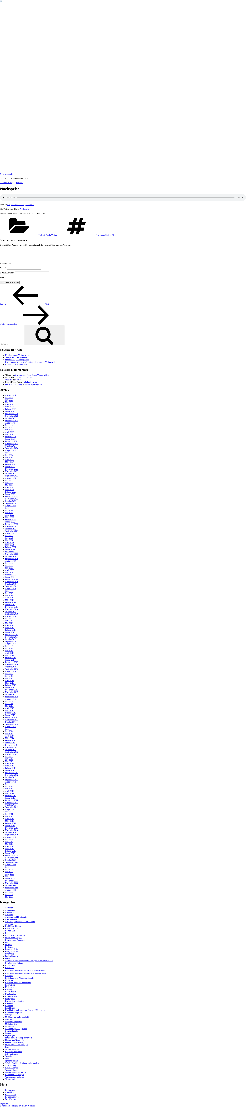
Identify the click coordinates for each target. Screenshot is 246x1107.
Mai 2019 (9, 595)
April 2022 (9, 515)
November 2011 (11, 802)
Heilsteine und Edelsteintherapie (18, 982)
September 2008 (11, 888)
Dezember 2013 (11, 745)
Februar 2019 (10, 602)
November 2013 (11, 747)
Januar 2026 (10, 411)
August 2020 (10, 561)
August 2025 (10, 423)
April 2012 (9, 791)
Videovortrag (10, 1065)
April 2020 (9, 570)
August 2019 (10, 588)
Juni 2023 (9, 483)
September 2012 (11, 779)
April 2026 (9, 404)
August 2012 (10, 782)
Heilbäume (9, 967)
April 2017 (9, 653)
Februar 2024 (10, 464)
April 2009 (9, 874)
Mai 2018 (9, 623)
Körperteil (9, 1003)
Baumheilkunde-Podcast (15, 935)
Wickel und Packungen (14, 1075)
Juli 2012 (9, 784)
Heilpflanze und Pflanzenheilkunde (19, 978)
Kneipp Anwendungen (14, 1001)
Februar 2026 (10, 409)
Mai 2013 (9, 761)
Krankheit (9, 1005)
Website (3, 277)
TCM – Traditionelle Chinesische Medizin (22, 1063)
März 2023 (9, 489)
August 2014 (10, 727)
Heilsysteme (10, 985)
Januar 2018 (10, 632)
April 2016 (9, 680)
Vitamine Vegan (11, 1068)
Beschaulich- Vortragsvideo (16, 364)
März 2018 (9, 628)
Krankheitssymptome (13, 1012)
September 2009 (11, 862)
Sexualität (9, 1056)
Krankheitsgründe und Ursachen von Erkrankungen (26, 1010)
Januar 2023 (10, 494)
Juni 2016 (9, 676)
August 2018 (10, 616)
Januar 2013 (10, 770)
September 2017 (11, 641)
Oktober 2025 (10, 418)
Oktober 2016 (10, 667)
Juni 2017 (9, 648)
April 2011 (9, 819)
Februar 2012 (10, 796)
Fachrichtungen (11, 956)
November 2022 (11, 499)
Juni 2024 (9, 455)
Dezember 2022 (11, 496)
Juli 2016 (9, 674)
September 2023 (11, 476)
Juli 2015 (9, 701)
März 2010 (9, 848)
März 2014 (9, 738)
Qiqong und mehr (12, 1049)
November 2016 (11, 664)
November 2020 (11, 554)
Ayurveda (9, 924)
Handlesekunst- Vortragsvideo (17, 355)
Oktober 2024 (10, 446)
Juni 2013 (9, 759)
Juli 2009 (9, 867)
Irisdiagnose (10, 999)
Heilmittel (9, 976)
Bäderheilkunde (11, 928)
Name (3, 268)
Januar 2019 (10, 605)
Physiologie (10, 1035)
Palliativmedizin (25, 377)
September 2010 (11, 835)
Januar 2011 (10, 825)
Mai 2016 (9, 678)
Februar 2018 (10, 630)
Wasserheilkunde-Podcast (15, 1072)
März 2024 (9, 462)
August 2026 (10, 395)
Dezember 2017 (11, 634)
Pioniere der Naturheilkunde (16, 1040)
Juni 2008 (9, 895)
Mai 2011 (9, 816)
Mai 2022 (9, 513)
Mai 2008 (9, 897)
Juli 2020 (9, 563)
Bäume (8, 933)
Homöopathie (10, 994)
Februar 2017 (10, 657)
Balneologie (10, 931)
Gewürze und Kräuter (14, 963)
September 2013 (11, 752)
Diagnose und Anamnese (15, 940)
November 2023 (11, 471)
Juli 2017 (9, 646)
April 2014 (9, 736)
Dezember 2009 (11, 855)
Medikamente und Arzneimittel (17, 1017)
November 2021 (11, 526)
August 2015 (10, 699)
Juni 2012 (9, 786)
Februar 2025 (10, 437)
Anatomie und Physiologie (16, 917)
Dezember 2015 (11, 690)
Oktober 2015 (10, 694)
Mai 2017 (9, 651)
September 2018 (11, 614)
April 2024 (9, 460)
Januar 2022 (10, 522)
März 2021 (9, 545)
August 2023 (10, 478)
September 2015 (11, 697)
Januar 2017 (10, 660)
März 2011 (9, 821)
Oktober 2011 (10, 805)
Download (29, 205)
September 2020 (11, 559)
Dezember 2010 (11, 828)
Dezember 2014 (11, 717)
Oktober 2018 (10, 611)
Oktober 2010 (10, 832)
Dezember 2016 (11, 662)
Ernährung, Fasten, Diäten (106, 235)
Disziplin (8, 944)
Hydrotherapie (11, 996)
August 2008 (10, 890)
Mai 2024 (9, 457)
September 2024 (11, 448)
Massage (8, 1015)
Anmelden (9, 1092)
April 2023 (9, 487)
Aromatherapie (11, 919)
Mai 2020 (9, 568)
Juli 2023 (9, 480)
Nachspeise (24, 209)
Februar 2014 (10, 740)
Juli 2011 (8, 812)
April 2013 (9, 763)
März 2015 (9, 710)
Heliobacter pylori (30, 382)
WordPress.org (11, 1099)
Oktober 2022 (10, 501)
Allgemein (9, 912)
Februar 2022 (10, 519)
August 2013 (10, 754)
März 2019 (9, 600)
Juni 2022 (9, 510)
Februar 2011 (10, 823)
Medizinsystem (11, 1024)
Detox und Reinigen (13, 938)
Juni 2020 (9, 565)
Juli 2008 (9, 892)
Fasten (7, 958)
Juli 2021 (9, 536)
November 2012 (11, 775)
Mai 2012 (9, 789)
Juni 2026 (9, 400)
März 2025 (9, 434)
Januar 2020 (10, 577)
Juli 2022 (9, 508)
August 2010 (10, 837)
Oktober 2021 (10, 529)
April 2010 (9, 846)
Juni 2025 (9, 427)
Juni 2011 (9, 814)
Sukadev (19, 183)
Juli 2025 (9, 425)
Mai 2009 (9, 871)
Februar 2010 (10, 851)
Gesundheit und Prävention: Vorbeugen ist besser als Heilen (29, 961)
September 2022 (11, 503)
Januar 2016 (10, 687)
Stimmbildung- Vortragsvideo (17, 360)
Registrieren (10, 1090)
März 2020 (9, 572)
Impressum (4, 1103)
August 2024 (10, 450)
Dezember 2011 (11, 800)
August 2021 (10, 533)
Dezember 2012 (11, 773)
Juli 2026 (9, 397)
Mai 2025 (9, 430)
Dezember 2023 (11, 469)
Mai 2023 (9, 485)
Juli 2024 (9, 453)
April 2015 (9, 708)
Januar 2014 (10, 743)
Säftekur (18, 380)
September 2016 (11, 669)
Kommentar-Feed (12, 1097)
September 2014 (11, 724)
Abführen (9, 908)
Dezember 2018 (11, 607)
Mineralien (9, 1026)
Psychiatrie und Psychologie (16, 1045)
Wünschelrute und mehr (14, 1077)
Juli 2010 (9, 839)
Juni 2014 (9, 731)
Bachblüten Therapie (13, 926)
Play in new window (15, 205)
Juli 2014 (9, 729)
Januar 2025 (10, 439)
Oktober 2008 (10, 885)
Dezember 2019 (11, 579)
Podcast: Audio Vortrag (47, 235)
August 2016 (10, 671)
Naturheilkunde (6, 174)
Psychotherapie (11, 1047)
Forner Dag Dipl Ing (13, 384)
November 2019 (11, 582)
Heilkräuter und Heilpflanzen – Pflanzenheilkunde (25, 973)
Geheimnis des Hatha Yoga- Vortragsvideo (31, 375)
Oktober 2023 (10, 473)
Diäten (8, 942)
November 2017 (11, 637)
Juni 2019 (9, 593)
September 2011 (11, 807)
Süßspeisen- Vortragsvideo (16, 357)
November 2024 (11, 443)
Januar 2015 (10, 715)
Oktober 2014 (10, 722)
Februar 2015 (10, 713)
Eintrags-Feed (10, 1094)
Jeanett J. (8, 380)
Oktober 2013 (10, 750)
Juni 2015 (9, 704)
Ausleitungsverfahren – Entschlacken (20, 921)
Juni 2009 (9, 869)
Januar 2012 (10, 798)
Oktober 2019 (10, 584)
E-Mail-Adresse (7, 273)
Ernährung (9, 954)
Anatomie (9, 915)
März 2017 (9, 655)
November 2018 (11, 609)
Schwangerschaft (12, 1054)
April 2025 (9, 432)
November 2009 (11, 858)
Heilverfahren (10, 992)
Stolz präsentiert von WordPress (23, 1106)
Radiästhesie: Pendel (13, 1051)
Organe (8, 1033)
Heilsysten (9, 987)
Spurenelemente (11, 1061)
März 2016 (9, 683)
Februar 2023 (10, 492)
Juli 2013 (9, 756)
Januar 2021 (10, 549)
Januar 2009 (10, 878)
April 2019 (9, 598)
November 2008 (11, 883)
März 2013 (9, 766)
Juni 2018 (9, 621)
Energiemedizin (11, 949)
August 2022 (10, 506)
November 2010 (11, 830)
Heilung (8, 989)
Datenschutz (5, 1106)
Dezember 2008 (11, 881)
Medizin (8, 1019)
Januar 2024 (10, 466)
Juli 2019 (9, 591)
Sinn (7, 1058)
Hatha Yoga (10, 965)
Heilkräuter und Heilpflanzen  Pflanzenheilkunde (25, 970)
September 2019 (11, 586)
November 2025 (11, 416)
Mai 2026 (9, 402)
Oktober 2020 (10, 556)
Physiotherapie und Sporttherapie (18, 1038)
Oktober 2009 (10, 860)
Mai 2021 (9, 540)
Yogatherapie (10, 1079)
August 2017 (10, 644)
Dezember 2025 (11, 414)
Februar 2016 (10, 685)
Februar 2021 (10, 547)
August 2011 (10, 809)
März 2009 (9, 876)
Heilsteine (9, 980)
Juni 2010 (9, 842)
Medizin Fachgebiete (13, 1022)
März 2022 (9, 517)
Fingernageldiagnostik (34, 384)
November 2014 (11, 720)
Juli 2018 (9, 618)
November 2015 (11, 692)
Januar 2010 (10, 853)
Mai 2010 (9, 844)
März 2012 (9, 793)
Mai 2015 (9, 706)
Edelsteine (9, 947)
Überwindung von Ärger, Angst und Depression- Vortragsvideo (31, 362)
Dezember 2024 (11, 441)
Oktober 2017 (10, 639)
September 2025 (11, 420)
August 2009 (10, 865)
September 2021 (11, 531)
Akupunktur (10, 910)
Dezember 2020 (11, 552)
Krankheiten (10, 1008)
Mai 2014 (9, 733)
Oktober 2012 (10, 777)
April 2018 (9, 625)
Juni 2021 (9, 538)
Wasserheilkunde (12, 1070)
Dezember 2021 (11, 524)
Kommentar (5, 263)
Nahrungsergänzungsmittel (16, 1028)
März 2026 (9, 407)
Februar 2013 (10, 768)
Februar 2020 (10, 575)
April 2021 (9, 542)
